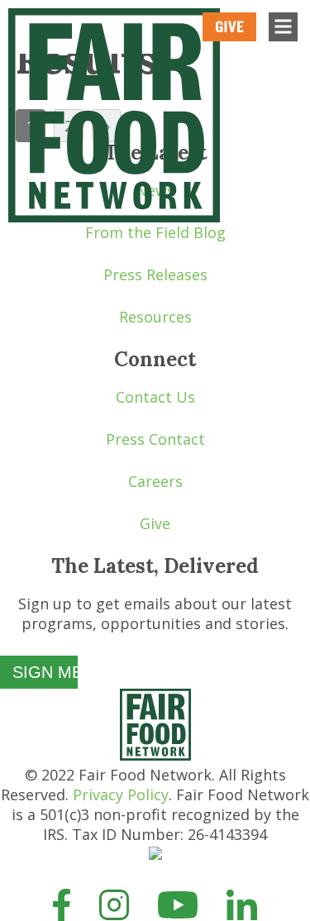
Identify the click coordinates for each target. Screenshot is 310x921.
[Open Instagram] (114, 903)
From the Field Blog (155, 232)
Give (155, 523)
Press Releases (155, 274)
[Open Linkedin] (242, 903)
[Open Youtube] (177, 903)
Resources (155, 317)
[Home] (155, 755)
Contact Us (155, 397)
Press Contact (155, 439)
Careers (155, 481)
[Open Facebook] (61, 903)
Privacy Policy (121, 794)
